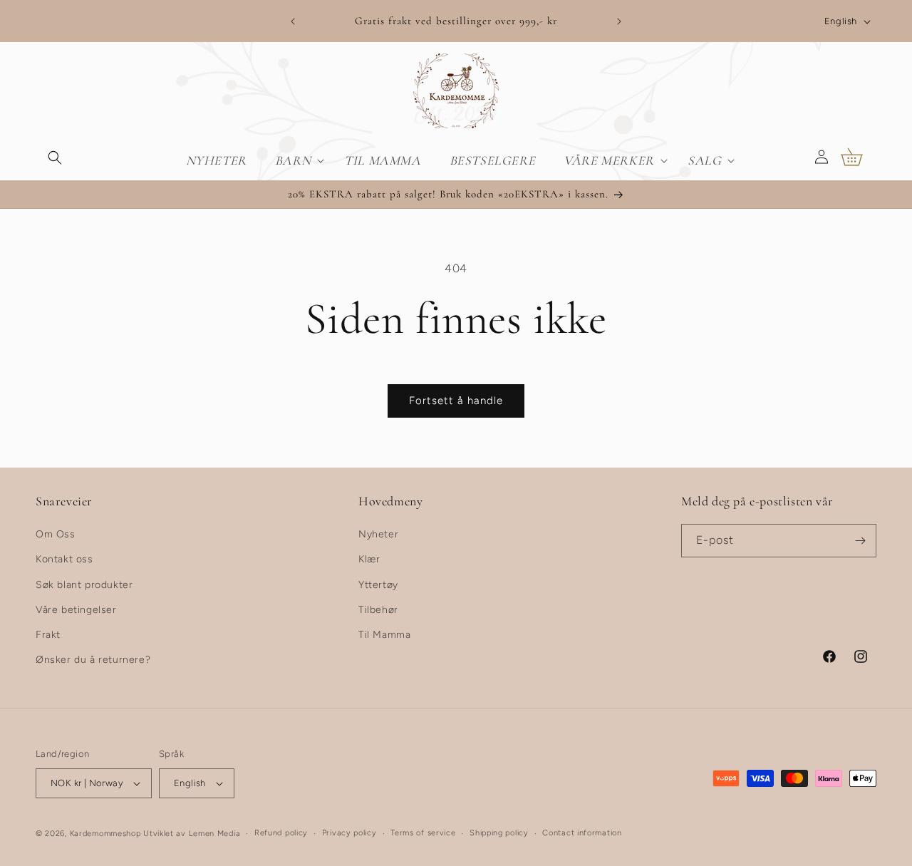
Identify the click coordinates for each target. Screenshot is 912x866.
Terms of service (422, 832)
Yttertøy (378, 585)
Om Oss (56, 534)
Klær (369, 559)
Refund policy (281, 832)
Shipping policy (499, 832)
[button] (55, 157)
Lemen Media (215, 833)
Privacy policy (349, 832)
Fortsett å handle (456, 400)
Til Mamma (384, 635)
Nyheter (378, 534)
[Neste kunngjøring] (619, 21)
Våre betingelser (76, 610)
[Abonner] (860, 540)
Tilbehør (378, 610)
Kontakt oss (64, 559)
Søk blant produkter (84, 585)
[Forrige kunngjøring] (293, 21)
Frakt (48, 635)
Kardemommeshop (105, 833)
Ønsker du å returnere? (93, 660)
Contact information (581, 832)
